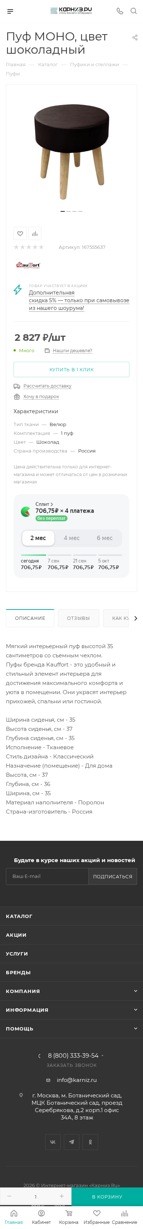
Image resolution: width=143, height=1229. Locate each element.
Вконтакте (53, 1142)
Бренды (18, 972)
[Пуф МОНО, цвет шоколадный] (71, 150)
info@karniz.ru (77, 1079)
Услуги (17, 954)
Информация (27, 1010)
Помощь (19, 1029)
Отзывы (78, 618)
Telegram (72, 1142)
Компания (23, 991)
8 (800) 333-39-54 (73, 1056)
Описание (30, 618)
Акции (16, 935)
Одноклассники (90, 1142)
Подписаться (113, 876)
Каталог (19, 916)
